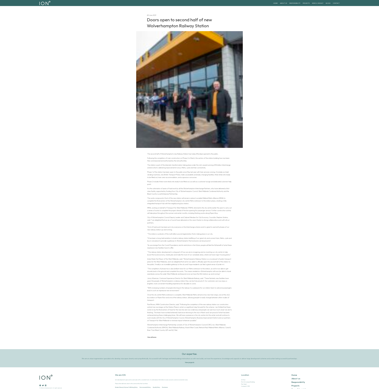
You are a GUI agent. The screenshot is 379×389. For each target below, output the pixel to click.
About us (283, 3)
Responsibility (294, 3)
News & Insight (317, 3)
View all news (151, 337)
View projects (189, 362)
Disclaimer (165, 387)
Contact (336, 3)
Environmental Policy (145, 387)
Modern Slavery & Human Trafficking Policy (126, 387)
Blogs (328, 3)
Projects (306, 3)
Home (275, 3)
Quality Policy (156, 387)
